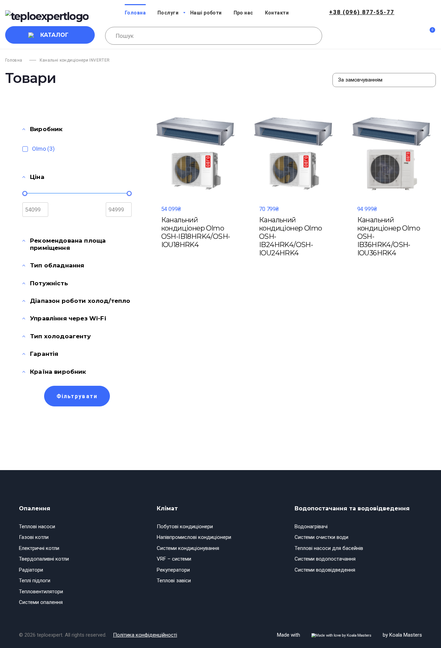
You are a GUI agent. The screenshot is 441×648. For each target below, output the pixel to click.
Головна (13, 60)
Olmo (43, 148)
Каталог (54, 35)
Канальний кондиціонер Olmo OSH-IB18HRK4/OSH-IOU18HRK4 (195, 232)
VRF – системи (174, 559)
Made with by (349, 635)
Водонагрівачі (311, 526)
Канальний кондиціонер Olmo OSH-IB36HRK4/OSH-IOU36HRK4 (388, 236)
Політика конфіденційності (145, 635)
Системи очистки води (321, 537)
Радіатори (31, 570)
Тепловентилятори (41, 591)
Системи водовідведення (325, 570)
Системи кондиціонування (188, 548)
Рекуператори (173, 570)
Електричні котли (39, 548)
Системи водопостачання (325, 559)
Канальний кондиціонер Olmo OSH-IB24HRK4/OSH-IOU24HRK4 (290, 236)
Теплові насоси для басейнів (329, 548)
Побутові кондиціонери (185, 526)
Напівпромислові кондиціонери (194, 537)
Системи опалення (41, 602)
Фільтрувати (77, 396)
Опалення (34, 508)
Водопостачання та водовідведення (352, 508)
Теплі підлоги (34, 580)
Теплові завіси (174, 580)
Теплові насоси (37, 526)
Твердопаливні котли (44, 559)
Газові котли (34, 537)
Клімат (167, 508)
